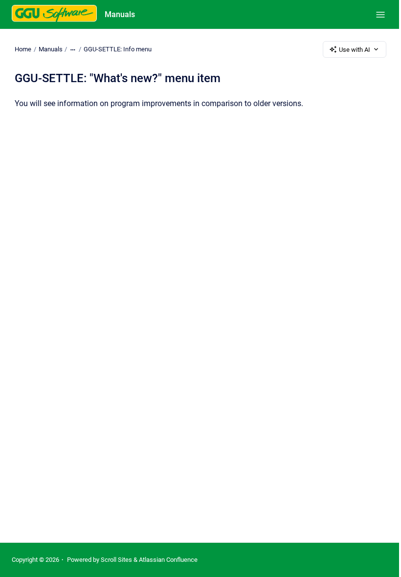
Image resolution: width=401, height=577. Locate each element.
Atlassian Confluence (168, 559)
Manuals (120, 14)
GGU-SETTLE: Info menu (118, 49)
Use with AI (354, 49)
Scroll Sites (116, 559)
